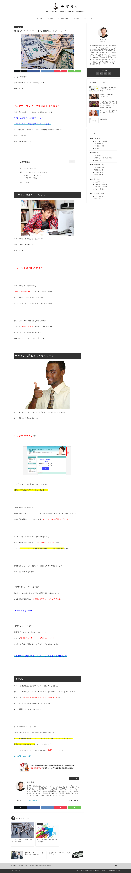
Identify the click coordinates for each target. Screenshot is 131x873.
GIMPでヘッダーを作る (33, 175)
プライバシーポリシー (18, 870)
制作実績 (50, 18)
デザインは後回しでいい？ (33, 168)
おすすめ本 (76, 18)
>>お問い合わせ (22, 756)
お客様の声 (98, 160)
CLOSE (72, 161)
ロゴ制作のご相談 (63, 18)
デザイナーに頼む (31, 178)
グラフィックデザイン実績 (103, 158)
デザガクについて (89, 18)
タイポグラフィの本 (100, 184)
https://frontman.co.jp (31, 800)
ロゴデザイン (98, 155)
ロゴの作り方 (98, 143)
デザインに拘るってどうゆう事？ (35, 172)
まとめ (26, 182)
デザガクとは (98, 196)
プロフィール (98, 198)
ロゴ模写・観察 (99, 146)
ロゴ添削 (97, 148)
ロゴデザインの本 (100, 182)
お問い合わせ (98, 174)
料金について (98, 170)
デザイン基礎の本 (100, 189)
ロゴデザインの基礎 (100, 141)
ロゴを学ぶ (40, 18)
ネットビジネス (18, 27)
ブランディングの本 (100, 186)
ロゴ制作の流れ (99, 167)
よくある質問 (98, 172)
